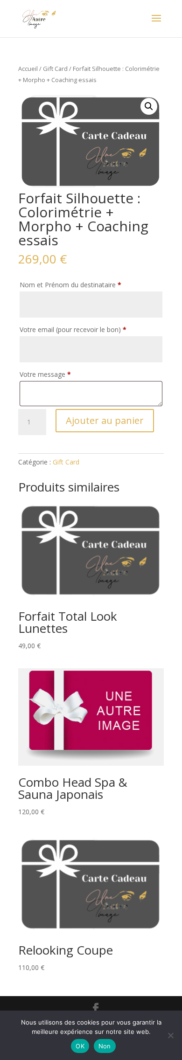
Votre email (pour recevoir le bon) (73, 329)
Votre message (45, 374)
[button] (148, 106)
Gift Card (55, 68)
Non (104, 1046)
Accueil (28, 68)
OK (80, 1046)
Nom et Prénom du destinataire (70, 284)
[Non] (170, 1035)
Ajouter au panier (105, 420)
